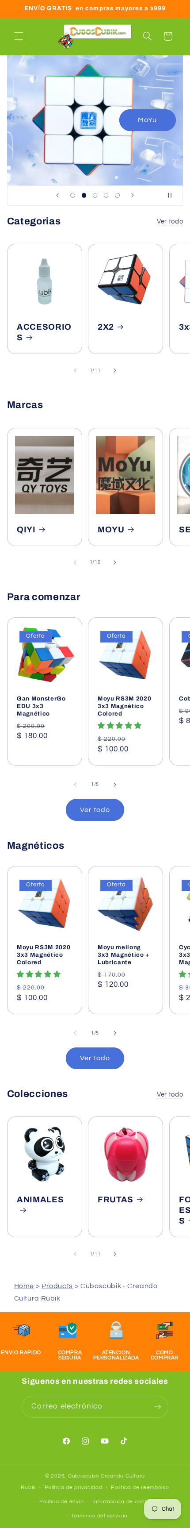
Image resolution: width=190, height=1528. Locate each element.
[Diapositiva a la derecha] (115, 370)
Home (24, 1285)
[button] (18, 36)
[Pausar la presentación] (173, 195)
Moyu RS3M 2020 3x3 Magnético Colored (124, 706)
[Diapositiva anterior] (57, 195)
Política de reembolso (140, 1487)
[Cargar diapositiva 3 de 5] (94, 195)
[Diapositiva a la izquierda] (75, 370)
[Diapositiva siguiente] (132, 195)
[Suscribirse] (157, 1406)
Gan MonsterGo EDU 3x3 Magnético (41, 706)
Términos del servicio (99, 1515)
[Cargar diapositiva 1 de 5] (72, 195)
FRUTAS (115, 1199)
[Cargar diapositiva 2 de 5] (83, 195)
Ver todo (170, 221)
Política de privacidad (74, 1487)
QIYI (26, 529)
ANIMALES (40, 1199)
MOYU (111, 529)
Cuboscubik (83, 1476)
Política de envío (61, 1501)
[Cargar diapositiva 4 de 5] (106, 195)
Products (57, 1285)
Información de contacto (126, 1501)
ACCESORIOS (44, 332)
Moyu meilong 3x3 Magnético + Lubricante (123, 954)
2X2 (106, 327)
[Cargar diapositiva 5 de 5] (117, 195)
